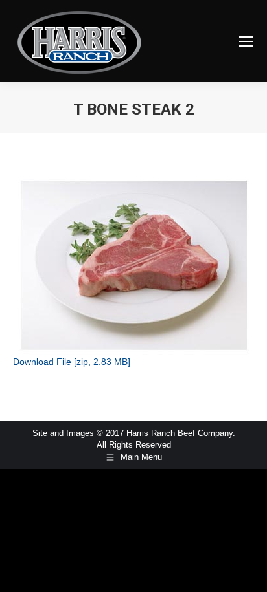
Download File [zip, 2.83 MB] (71, 361)
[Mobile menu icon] (246, 41)
